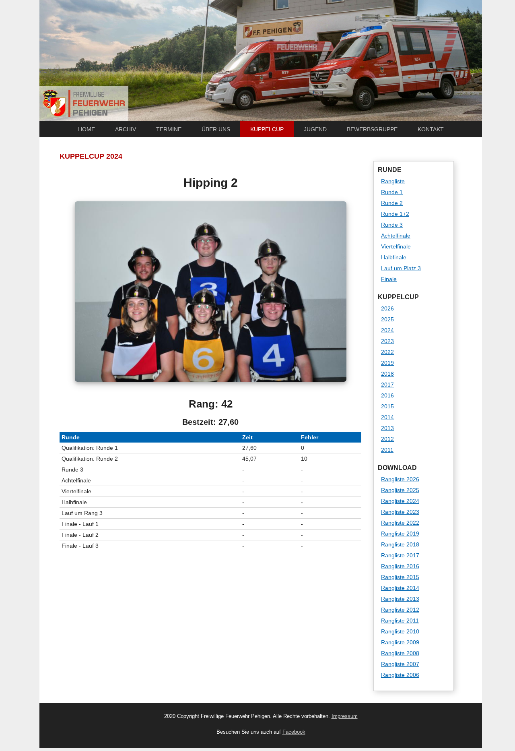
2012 (387, 439)
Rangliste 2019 (400, 533)
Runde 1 (392, 192)
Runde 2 (392, 203)
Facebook (293, 732)
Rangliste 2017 (400, 555)
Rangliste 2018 (400, 544)
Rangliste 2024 (400, 501)
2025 (387, 319)
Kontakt (431, 129)
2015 (387, 406)
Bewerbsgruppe (372, 129)
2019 (387, 363)
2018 (387, 373)
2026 (387, 308)
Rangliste (393, 181)
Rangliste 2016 (400, 566)
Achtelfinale (395, 235)
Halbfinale (393, 257)
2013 (387, 428)
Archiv (125, 129)
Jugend (315, 129)
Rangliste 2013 (400, 599)
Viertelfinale (396, 246)
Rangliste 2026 (400, 479)
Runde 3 (392, 224)
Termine (168, 129)
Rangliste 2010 (400, 631)
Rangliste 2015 (400, 577)
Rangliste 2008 (400, 653)
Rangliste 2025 (400, 490)
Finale (389, 279)
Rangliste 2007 (400, 664)
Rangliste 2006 (400, 675)
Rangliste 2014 (400, 588)
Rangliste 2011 (400, 620)
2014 (387, 417)
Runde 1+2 (395, 214)
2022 (387, 352)
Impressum (345, 716)
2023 (387, 341)
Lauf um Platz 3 (401, 268)
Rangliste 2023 (400, 512)
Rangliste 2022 (400, 522)
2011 (387, 450)
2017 (387, 384)
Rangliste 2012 (400, 609)
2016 (387, 395)
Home (86, 129)
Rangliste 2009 (400, 642)
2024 (387, 330)
